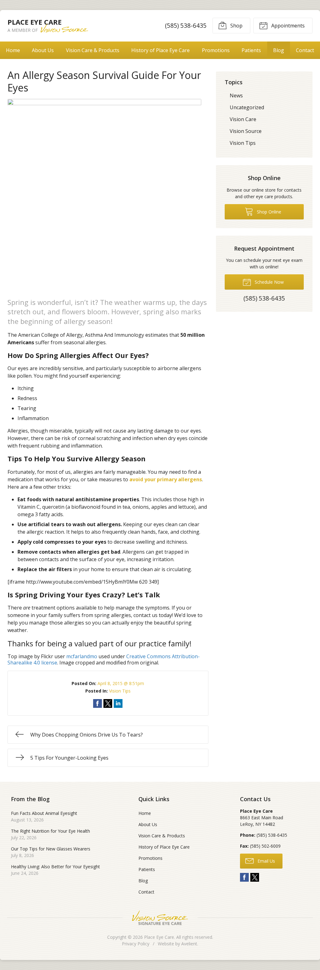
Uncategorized (247, 107)
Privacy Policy (135, 944)
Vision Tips (120, 691)
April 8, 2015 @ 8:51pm (121, 683)
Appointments (287, 25)
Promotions (216, 50)
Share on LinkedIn (118, 703)
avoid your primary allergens (165, 479)
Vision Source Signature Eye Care (160, 917)
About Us (43, 50)
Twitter (254, 877)
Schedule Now (268, 282)
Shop (235, 25)
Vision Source (246, 131)
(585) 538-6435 (186, 25)
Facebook (244, 877)
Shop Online (268, 212)
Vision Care (243, 119)
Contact (146, 892)
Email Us (265, 861)
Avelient (189, 944)
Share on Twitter (107, 703)
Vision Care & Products (92, 50)
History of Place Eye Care (160, 50)
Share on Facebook (97, 703)
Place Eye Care (159, 937)
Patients (251, 50)
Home (13, 50)
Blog (278, 50)
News (236, 95)
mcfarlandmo (81, 656)
